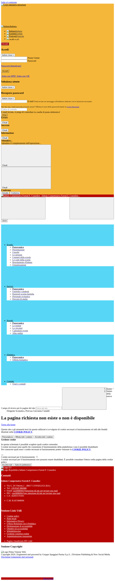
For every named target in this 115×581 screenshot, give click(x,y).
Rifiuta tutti (24, 437)
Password (32, 61)
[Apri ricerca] (92, 208)
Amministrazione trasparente (19, 536)
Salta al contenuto (9, 2)
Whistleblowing (14, 531)
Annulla (5, 193)
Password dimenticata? (11, 66)
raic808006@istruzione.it (35, 491)
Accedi (5, 44)
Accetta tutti (44, 437)
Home (109, 388)
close (4, 221)
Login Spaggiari (73, 107)
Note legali (11, 518)
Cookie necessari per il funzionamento (18, 457)
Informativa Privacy (15, 521)
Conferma (15, 193)
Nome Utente (34, 58)
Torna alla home (8, 424)
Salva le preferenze (23, 465)
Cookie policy (13, 516)
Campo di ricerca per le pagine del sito (18, 408)
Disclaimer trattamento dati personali (17, 557)
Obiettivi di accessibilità (17, 529)
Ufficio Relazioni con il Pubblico (21, 523)
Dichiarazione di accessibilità (19, 526)
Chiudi (4, 123)
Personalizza (7, 437)
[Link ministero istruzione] (13, 5)
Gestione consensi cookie (18, 534)
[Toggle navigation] (23, 208)
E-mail (31, 101)
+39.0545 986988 (19, 488)
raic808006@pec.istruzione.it (36, 493)
